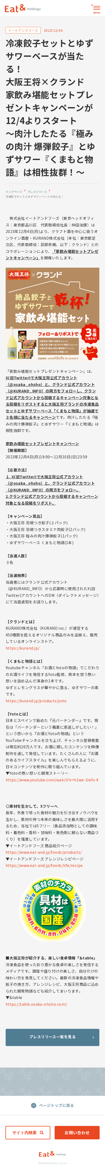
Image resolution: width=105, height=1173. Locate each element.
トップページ (14, 192)
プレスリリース (37, 192)
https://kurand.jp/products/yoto (36, 700)
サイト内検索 (24, 1132)
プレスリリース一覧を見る (52, 1036)
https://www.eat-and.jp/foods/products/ (44, 852)
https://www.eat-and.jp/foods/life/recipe (44, 865)
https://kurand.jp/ (23, 648)
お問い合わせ (77, 1132)
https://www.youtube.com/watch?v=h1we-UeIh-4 (52, 779)
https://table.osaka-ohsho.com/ (36, 1004)
